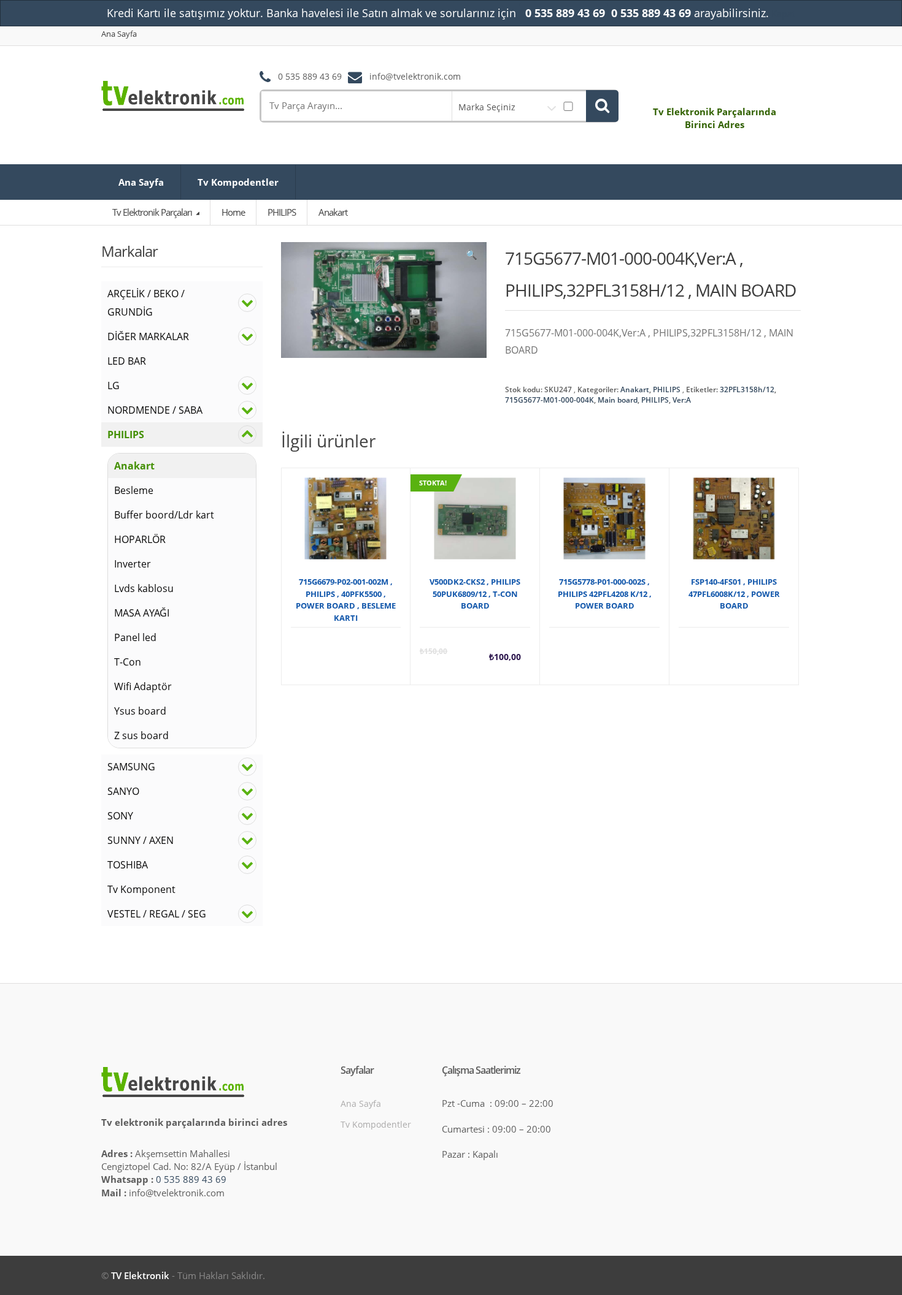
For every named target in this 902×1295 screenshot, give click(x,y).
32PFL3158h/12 (747, 389)
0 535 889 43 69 (191, 1179)
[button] (471, 257)
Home (233, 212)
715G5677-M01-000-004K (549, 400)
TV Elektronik (140, 1275)
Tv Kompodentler (238, 182)
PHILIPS (666, 389)
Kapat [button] (783, 13)
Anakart (634, 389)
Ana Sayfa (119, 34)
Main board (618, 400)
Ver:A (682, 400)
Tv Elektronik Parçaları (153, 212)
